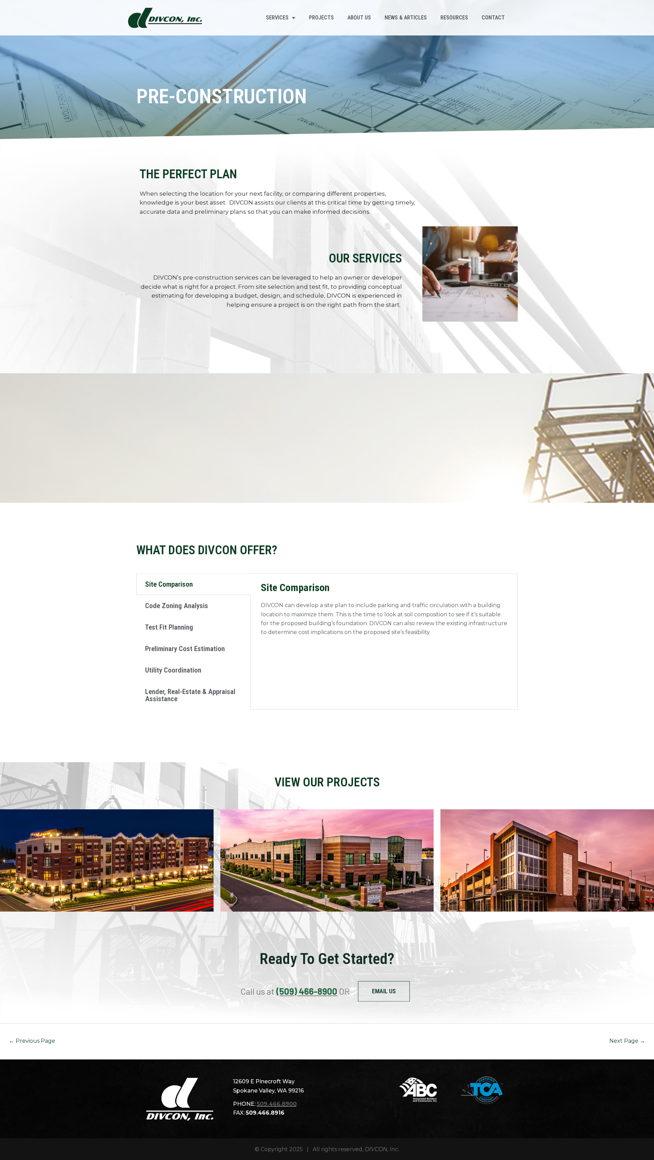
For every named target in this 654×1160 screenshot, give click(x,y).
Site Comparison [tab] (169, 584)
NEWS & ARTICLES (406, 17)
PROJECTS (321, 17)
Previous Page (32, 1041)
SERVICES (277, 17)
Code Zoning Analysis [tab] (176, 606)
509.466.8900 (277, 1104)
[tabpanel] (384, 609)
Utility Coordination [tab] (173, 670)
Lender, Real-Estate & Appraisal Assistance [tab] (190, 695)
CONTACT (493, 17)
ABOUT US (359, 17)
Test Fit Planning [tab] (169, 627)
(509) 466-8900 (306, 991)
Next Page (627, 1041)
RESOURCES (454, 17)
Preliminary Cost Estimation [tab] (185, 649)
